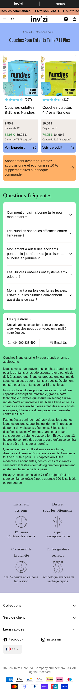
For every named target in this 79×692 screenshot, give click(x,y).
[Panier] (74, 19)
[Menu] (4, 19)
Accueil (27, 32)
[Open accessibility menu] (66, 19)
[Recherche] (12, 19)
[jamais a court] (39, 168)
